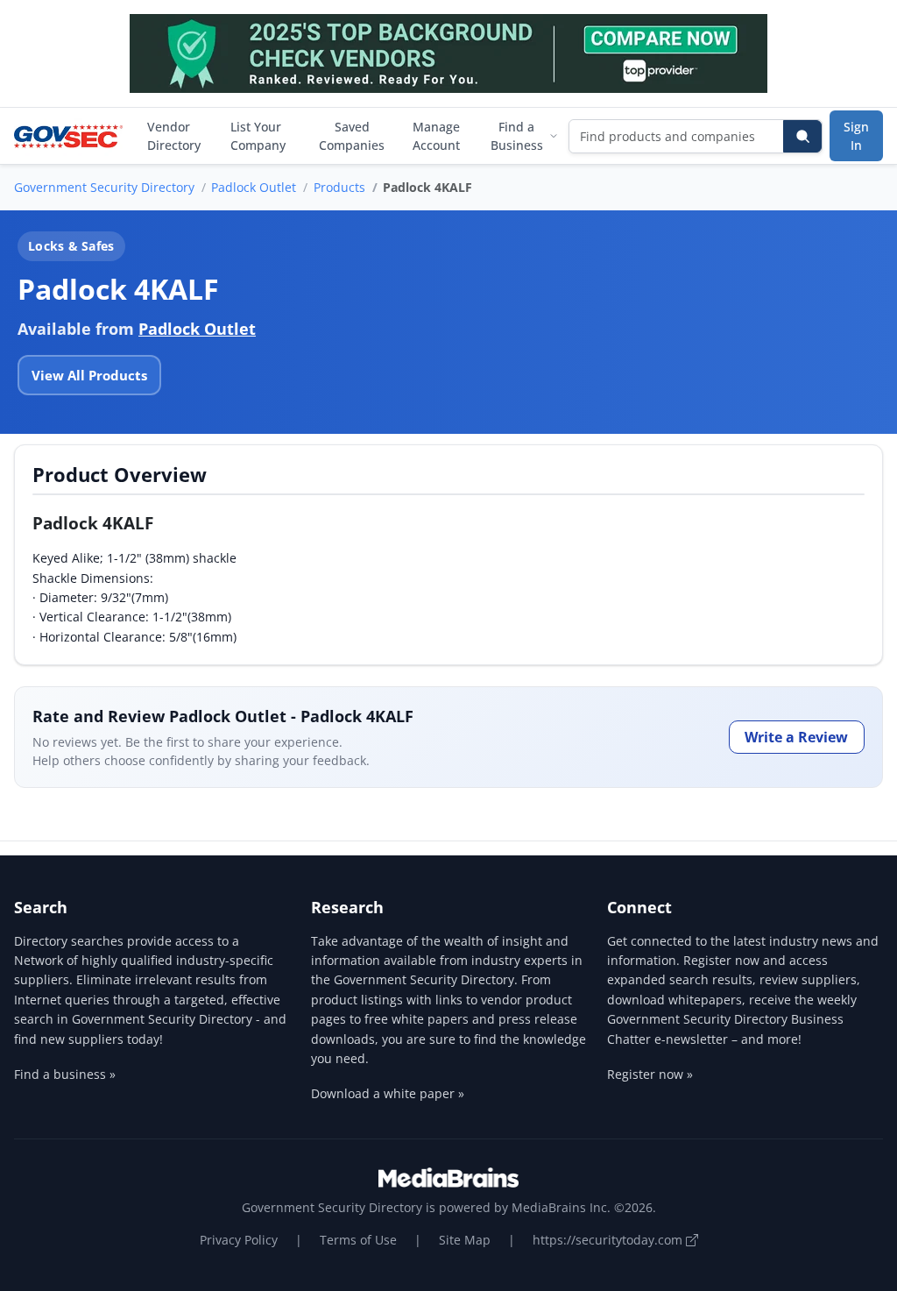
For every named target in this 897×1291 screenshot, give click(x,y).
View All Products (89, 375)
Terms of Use (358, 1239)
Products (339, 187)
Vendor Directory (174, 135)
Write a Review (796, 737)
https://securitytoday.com (609, 1239)
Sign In (856, 135)
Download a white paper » (387, 1093)
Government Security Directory (104, 187)
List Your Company (258, 135)
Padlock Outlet (253, 187)
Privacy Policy (239, 1239)
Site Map (465, 1239)
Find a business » (65, 1074)
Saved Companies (352, 135)
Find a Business (517, 135)
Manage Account (436, 135)
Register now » (650, 1074)
